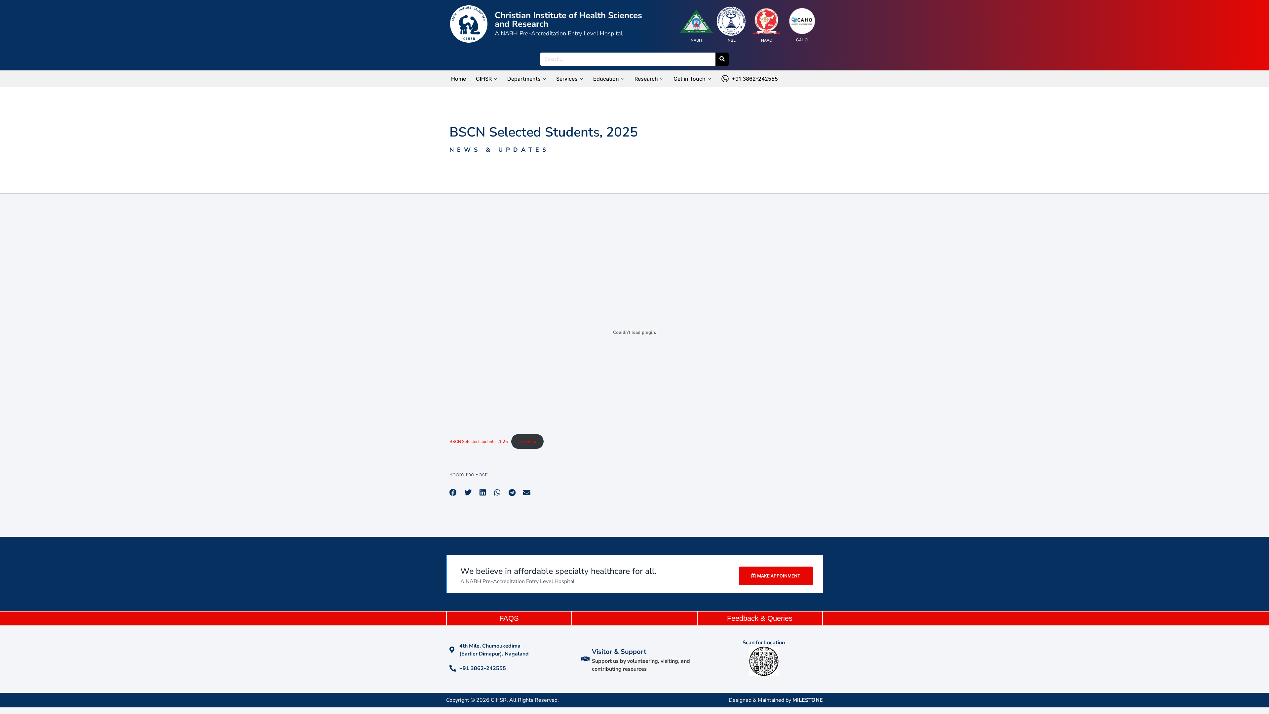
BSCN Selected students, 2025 (478, 442)
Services (567, 78)
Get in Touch (689, 78)
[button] (453, 492)
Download (527, 442)
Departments (524, 78)
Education (606, 78)
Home (458, 78)
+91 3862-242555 (753, 78)
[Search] (722, 59)
